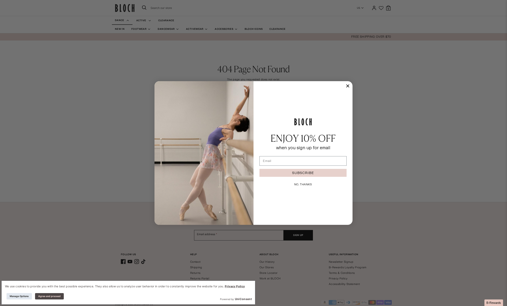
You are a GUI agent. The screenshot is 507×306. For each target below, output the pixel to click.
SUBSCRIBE (303, 173)
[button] (493, 302)
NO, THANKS (303, 184)
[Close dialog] (348, 86)
